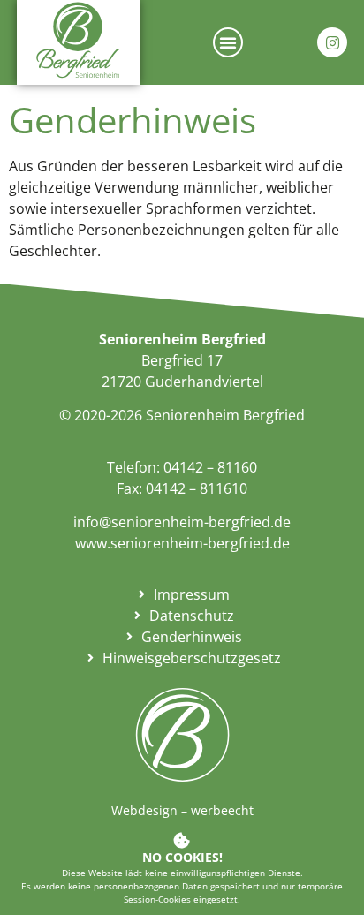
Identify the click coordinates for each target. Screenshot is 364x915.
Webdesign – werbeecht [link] (182, 810)
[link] (78, 39)
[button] (228, 42)
